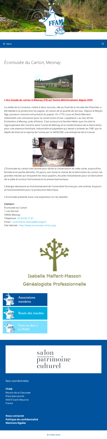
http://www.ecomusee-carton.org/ (37, 225)
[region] (53, 359)
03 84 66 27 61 (26, 218)
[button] (53, 359)
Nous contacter (15, 415)
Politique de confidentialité (22, 419)
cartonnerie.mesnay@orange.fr (29, 221)
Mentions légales (16, 423)
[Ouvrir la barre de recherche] (103, 44)
